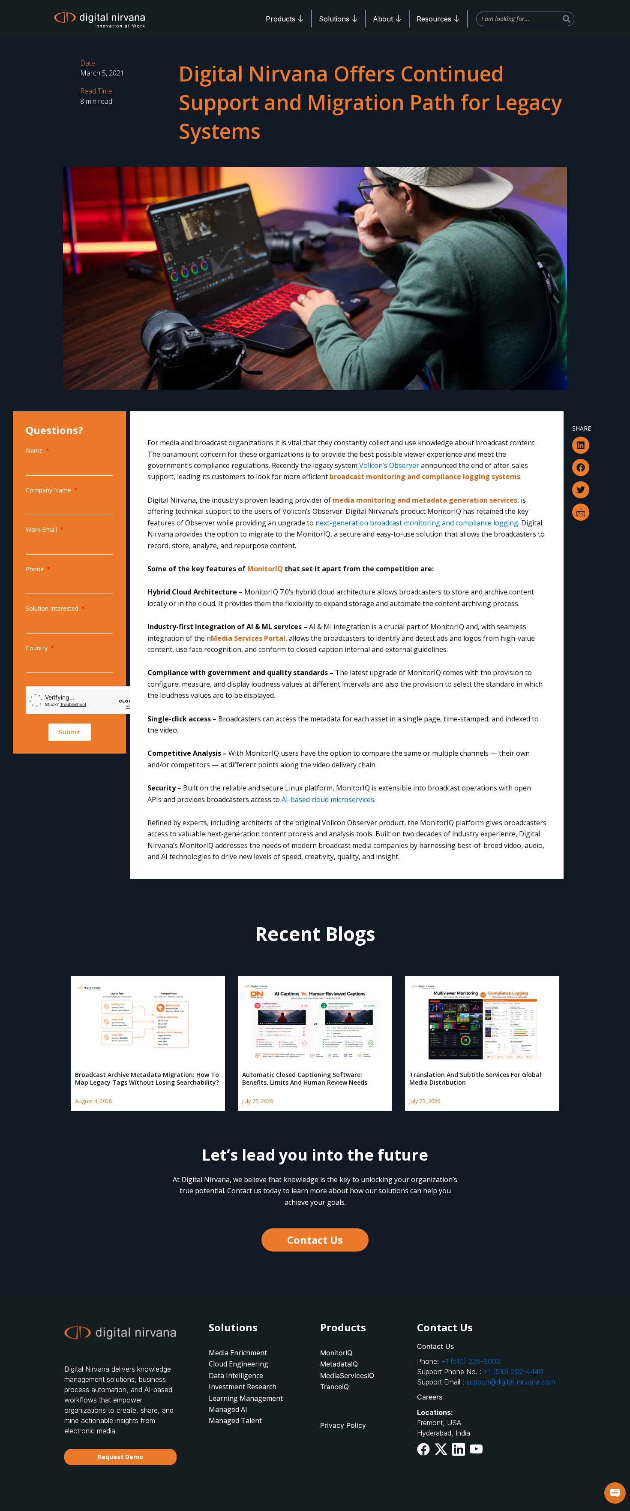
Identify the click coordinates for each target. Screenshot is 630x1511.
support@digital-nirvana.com (510, 1382)
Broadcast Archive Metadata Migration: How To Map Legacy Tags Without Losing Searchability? (147, 1078)
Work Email (42, 529)
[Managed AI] (248, 1409)
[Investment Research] (248, 1386)
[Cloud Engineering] (248, 1363)
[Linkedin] (458, 1449)
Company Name (49, 490)
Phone (35, 569)
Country (37, 648)
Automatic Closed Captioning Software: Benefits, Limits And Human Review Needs (304, 1078)
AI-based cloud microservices (328, 799)
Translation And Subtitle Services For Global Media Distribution (475, 1078)
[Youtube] (476, 1448)
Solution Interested (53, 608)
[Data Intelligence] (248, 1375)
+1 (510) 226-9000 (471, 1361)
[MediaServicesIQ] (359, 1375)
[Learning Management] (248, 1398)
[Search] (566, 19)
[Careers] (491, 1396)
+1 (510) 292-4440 (513, 1371)
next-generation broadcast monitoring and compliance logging (416, 523)
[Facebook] (423, 1449)
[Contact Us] (491, 1346)
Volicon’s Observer (389, 465)
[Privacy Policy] (359, 1425)
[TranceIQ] (359, 1386)
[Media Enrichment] (248, 1352)
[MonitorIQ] (359, 1352)
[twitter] (441, 1448)
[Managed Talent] (248, 1420)
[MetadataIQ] (359, 1363)
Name (35, 450)
